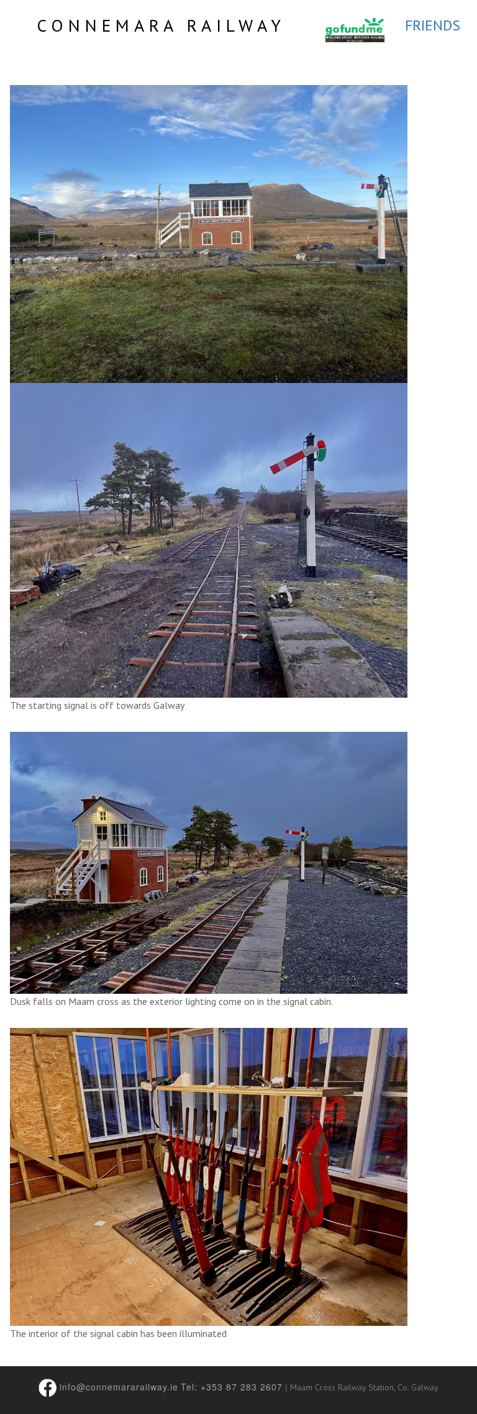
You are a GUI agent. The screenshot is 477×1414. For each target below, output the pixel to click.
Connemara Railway (161, 25)
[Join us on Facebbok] (48, 1386)
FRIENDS (432, 25)
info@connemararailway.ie (119, 1386)
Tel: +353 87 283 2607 (232, 1386)
